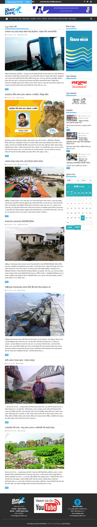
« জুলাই (69, 227)
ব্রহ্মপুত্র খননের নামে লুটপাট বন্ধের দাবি (60, 2)
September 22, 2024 (85, 154)
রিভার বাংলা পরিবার (63, 19)
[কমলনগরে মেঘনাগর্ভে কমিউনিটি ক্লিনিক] (34, 244)
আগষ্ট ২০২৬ (79, 187)
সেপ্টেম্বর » (77, 228)
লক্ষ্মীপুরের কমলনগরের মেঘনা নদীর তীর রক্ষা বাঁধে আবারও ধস (28, 287)
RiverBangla (21, 97)
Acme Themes (65, 524)
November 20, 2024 (85, 116)
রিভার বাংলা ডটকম (23, 34)
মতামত (15, 19)
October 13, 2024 (84, 133)
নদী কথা (39, 19)
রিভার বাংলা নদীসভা (52, 19)
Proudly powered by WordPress (37, 524)
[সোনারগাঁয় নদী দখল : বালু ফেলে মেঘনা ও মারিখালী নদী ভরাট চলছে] (34, 451)
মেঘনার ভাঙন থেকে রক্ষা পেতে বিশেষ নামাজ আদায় (24, 161)
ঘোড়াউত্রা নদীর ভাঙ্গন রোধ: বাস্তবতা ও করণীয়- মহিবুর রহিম (26, 95)
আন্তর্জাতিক (33, 19)
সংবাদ (11, 19)
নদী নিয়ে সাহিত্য (26, 19)
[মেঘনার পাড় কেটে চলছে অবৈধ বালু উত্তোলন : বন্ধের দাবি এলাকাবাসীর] (34, 54)
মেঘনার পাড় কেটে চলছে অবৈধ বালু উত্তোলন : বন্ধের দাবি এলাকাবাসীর (31, 32)
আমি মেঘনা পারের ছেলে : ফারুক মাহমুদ (20, 360)
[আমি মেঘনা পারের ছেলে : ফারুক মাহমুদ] (34, 385)
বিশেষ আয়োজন (72, 19)
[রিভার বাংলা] (6, 18)
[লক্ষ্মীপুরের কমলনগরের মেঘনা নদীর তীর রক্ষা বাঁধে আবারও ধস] (34, 314)
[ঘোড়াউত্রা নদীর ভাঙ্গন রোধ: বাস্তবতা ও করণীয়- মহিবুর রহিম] (34, 118)
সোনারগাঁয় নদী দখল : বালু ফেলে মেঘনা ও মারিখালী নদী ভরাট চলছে (29, 428)
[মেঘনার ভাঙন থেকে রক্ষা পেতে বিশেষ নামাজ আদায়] (34, 182)
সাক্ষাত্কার (44, 19)
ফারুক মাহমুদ (20, 363)
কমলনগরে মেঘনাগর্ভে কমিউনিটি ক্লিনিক (19, 222)
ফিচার (19, 19)
